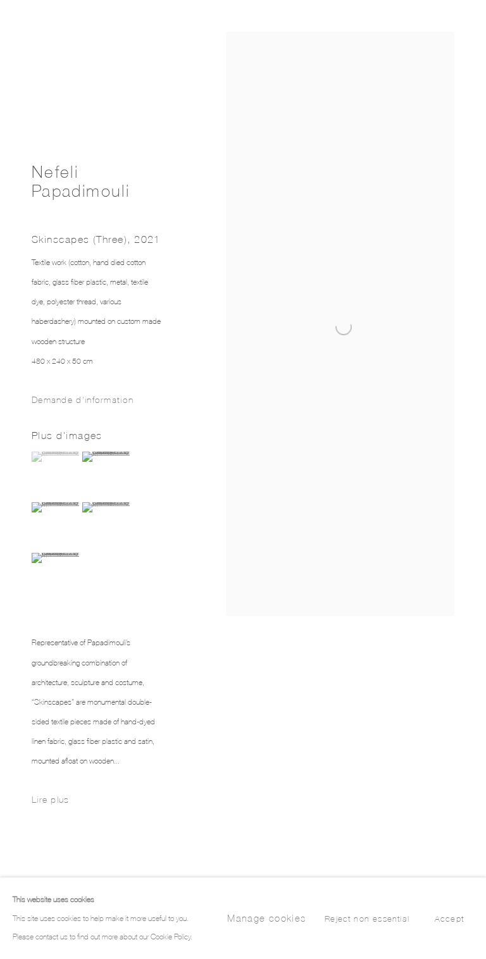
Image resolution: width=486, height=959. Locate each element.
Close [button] (457, 28)
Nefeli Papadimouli (81, 181)
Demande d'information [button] (83, 399)
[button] (55, 457)
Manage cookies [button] (266, 918)
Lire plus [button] (51, 799)
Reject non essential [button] (367, 919)
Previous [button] (12, 479)
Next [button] (473, 479)
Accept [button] (449, 919)
